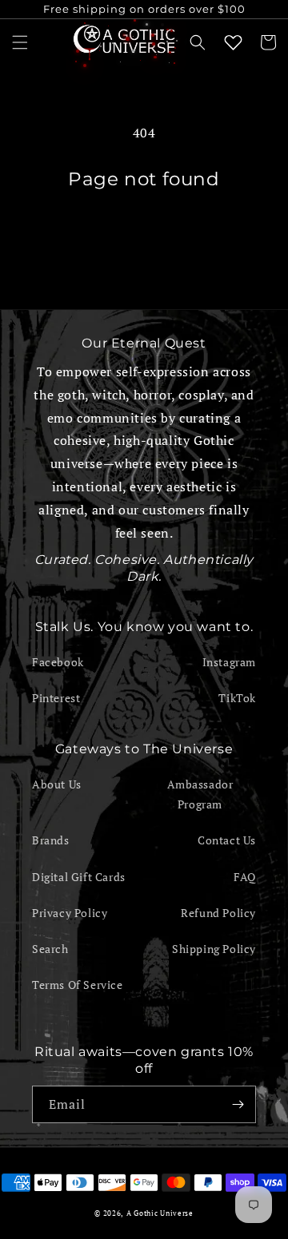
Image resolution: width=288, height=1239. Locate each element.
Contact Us (227, 840)
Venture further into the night (144, 235)
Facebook (58, 661)
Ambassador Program (200, 794)
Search (50, 948)
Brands (51, 840)
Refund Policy (218, 912)
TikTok (237, 697)
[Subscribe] (237, 1104)
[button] (20, 42)
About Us (57, 784)
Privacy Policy (69, 912)
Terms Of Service (77, 984)
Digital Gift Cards (79, 876)
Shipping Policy (214, 948)
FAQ (245, 876)
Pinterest (56, 697)
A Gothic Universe (160, 1213)
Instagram (229, 661)
